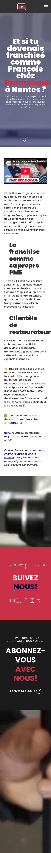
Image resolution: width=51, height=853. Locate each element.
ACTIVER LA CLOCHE (22, 691)
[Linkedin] (19, 602)
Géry (7, 433)
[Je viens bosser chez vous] (22, 6)
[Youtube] (12, 602)
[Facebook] (25, 602)
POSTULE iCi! (15, 423)
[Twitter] (38, 602)
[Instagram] (32, 602)
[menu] (46, 6)
